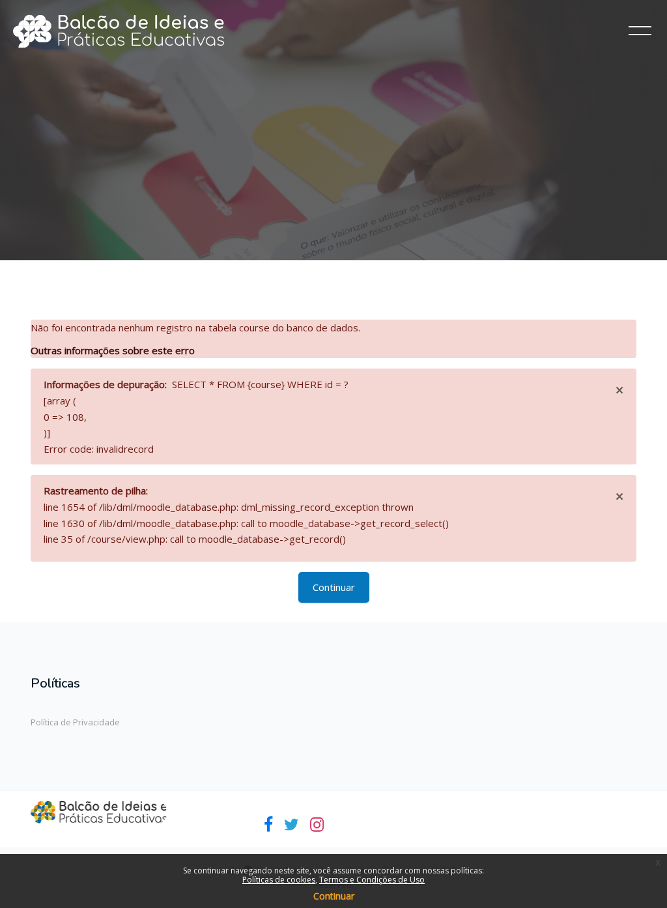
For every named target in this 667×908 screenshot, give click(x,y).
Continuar (334, 587)
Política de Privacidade (75, 722)
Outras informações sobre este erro (113, 350)
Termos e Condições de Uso (372, 879)
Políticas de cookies (278, 879)
